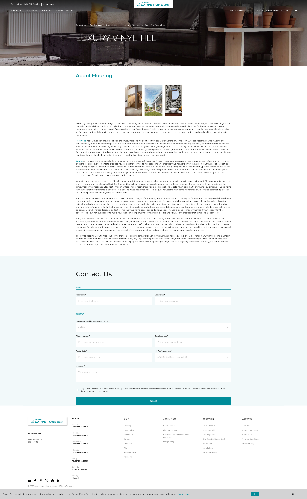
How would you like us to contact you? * (92, 321)
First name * (81, 295)
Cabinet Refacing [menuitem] (65, 10)
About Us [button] (47, 10)
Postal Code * (81, 351)
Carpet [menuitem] (127, 439)
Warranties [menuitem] (207, 443)
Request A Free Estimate (269, 10)
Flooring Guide (96, 25)
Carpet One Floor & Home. (45, 486)
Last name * (160, 295)
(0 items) (296, 10)
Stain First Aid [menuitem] (209, 430)
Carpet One (81, 25)
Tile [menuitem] (125, 448)
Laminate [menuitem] (128, 443)
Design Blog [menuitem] (168, 442)
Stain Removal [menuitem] (209, 426)
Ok (255, 494)
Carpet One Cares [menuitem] (250, 430)
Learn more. (184, 494)
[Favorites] (291, 10)
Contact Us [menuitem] (247, 435)
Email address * (161, 336)
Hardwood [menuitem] (128, 435)
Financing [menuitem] (128, 457)
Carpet (79, 161)
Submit (153, 401)
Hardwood (81, 141)
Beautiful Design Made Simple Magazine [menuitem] (176, 436)
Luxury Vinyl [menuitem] (129, 430)
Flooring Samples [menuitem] (170, 430)
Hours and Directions (241, 10)
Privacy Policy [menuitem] (248, 443)
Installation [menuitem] (208, 448)
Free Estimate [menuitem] (130, 452)
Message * (80, 366)
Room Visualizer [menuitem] (170, 426)
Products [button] (16, 10)
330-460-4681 (49, 4)
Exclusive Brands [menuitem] (210, 452)
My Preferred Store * (163, 351)
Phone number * (83, 336)
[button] (287, 10)
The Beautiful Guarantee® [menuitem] (214, 439)
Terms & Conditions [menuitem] (251, 439)
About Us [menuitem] (246, 426)
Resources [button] (31, 10)
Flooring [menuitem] (127, 426)
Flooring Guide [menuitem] (209, 435)
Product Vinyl (112, 25)
